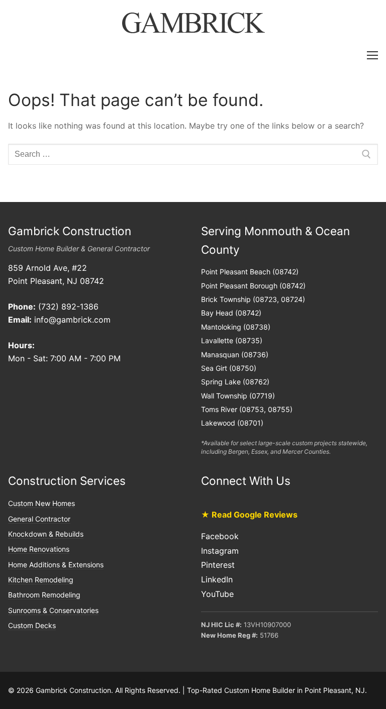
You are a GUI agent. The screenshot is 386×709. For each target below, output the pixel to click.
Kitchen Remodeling (40, 579)
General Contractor (39, 519)
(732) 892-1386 (68, 306)
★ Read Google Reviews (249, 515)
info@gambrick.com (72, 320)
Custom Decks (32, 625)
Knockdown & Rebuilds (45, 534)
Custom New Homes (41, 503)
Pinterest (218, 565)
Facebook (220, 536)
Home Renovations (38, 549)
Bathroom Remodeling (44, 594)
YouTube (217, 594)
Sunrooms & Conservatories (53, 610)
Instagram (220, 551)
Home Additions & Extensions (56, 564)
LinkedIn (217, 579)
